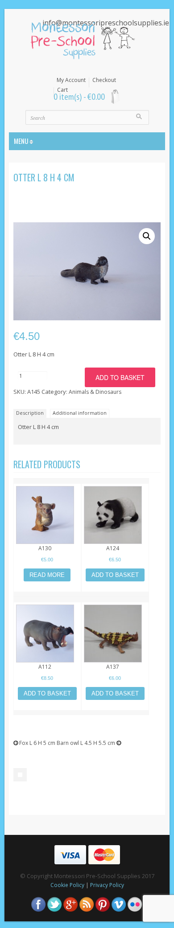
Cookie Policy (67, 885)
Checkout (104, 80)
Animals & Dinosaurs (95, 392)
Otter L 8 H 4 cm (44, 177)
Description (30, 412)
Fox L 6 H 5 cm (36, 743)
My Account (71, 80)
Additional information (80, 412)
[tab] (31, 413)
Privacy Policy (107, 885)
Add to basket (120, 377)
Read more (47, 575)
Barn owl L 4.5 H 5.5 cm (86, 743)
